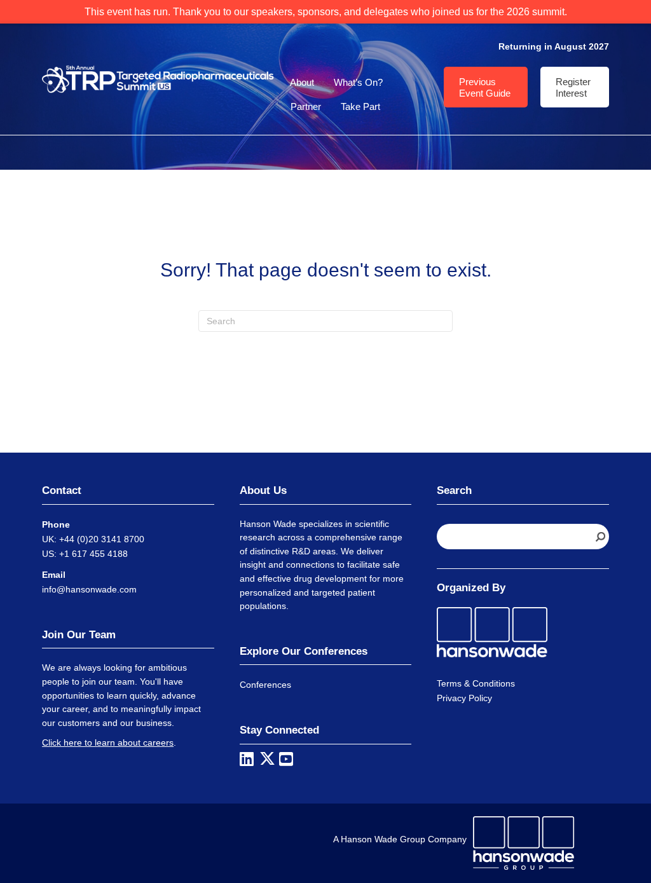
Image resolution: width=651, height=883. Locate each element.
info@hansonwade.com (89, 589)
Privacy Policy (464, 698)
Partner (306, 106)
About (302, 82)
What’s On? (358, 82)
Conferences (265, 685)
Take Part (360, 106)
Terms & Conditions (476, 683)
